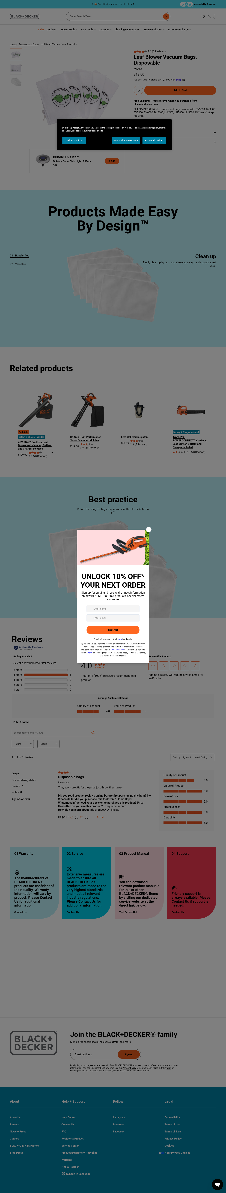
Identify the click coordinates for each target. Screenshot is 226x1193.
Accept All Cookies (154, 140)
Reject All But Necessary (126, 140)
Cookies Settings (74, 140)
